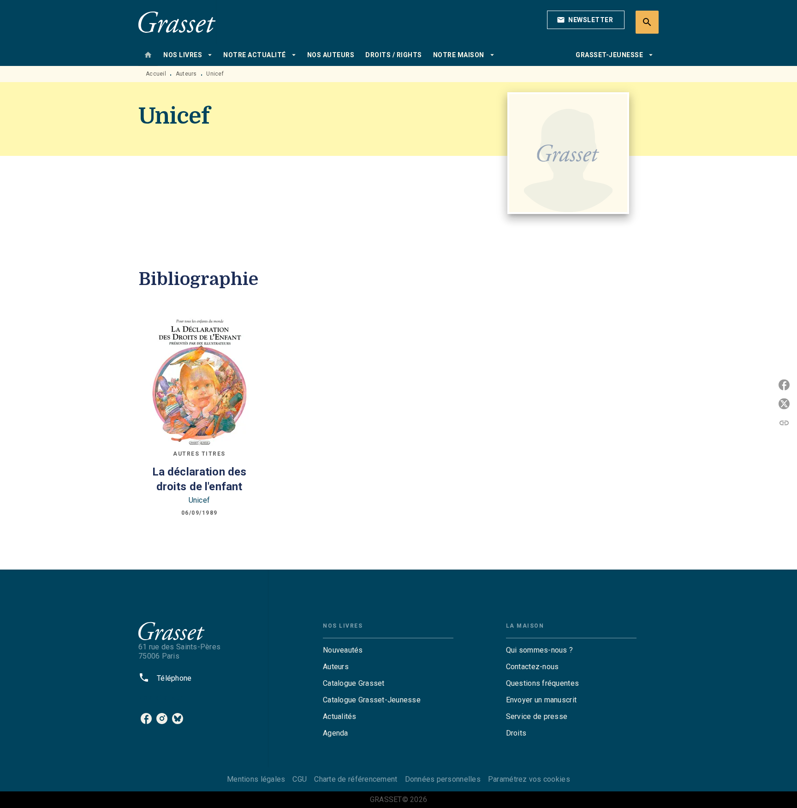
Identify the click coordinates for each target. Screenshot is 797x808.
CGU (299, 779)
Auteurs (186, 74)
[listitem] (146, 718)
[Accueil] (177, 22)
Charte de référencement (355, 779)
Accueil (156, 74)
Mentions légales (256, 779)
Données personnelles (443, 779)
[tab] (148, 55)
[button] (586, 20)
